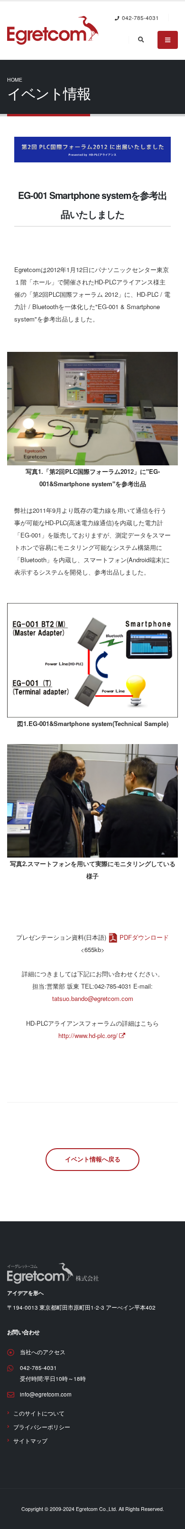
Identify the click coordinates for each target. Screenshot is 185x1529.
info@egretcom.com (46, 1394)
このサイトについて (39, 1413)
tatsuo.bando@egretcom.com (92, 998)
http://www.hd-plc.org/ (88, 1035)
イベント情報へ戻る (92, 1159)
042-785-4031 (38, 1367)
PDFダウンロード (144, 937)
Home (14, 79)
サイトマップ (30, 1440)
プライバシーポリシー (41, 1427)
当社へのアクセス (42, 1352)
